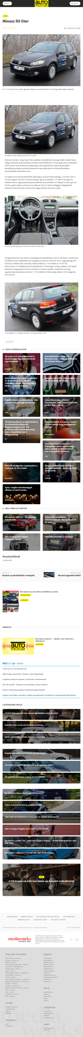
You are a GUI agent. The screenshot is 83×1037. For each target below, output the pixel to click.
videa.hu (46, 1015)
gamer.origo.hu (49, 964)
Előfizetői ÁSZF (40, 920)
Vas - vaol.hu (9, 992)
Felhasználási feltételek (48, 917)
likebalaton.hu (48, 966)
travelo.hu (47, 973)
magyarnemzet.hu (11, 1007)
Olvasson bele (25, 595)
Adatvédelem (68, 917)
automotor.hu (48, 960)
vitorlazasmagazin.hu (51, 977)
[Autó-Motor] (41, 3)
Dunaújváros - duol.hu (13, 969)
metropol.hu (48, 996)
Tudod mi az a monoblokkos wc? (15, 669)
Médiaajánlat (27, 917)
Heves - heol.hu (10, 977)
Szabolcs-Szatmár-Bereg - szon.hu (17, 988)
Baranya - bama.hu (12, 960)
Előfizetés (24, 600)
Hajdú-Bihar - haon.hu (13, 975)
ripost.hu (47, 994)
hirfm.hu (46, 1030)
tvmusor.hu (47, 981)
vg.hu (7, 1024)
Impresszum (12, 917)
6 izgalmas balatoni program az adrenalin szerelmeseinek (24, 679)
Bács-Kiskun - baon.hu (13, 958)
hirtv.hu (7, 1011)
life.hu (46, 998)
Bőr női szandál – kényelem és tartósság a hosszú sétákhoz (25, 685)
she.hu (46, 1000)
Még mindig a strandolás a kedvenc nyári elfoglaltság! (23, 674)
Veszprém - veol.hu (12, 994)
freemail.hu (47, 1011)
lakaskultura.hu (49, 962)
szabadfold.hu (10, 1009)
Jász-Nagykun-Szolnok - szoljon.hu (17, 979)
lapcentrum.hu (48, 1017)
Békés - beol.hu (10, 962)
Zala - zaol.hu (10, 996)
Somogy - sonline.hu (12, 986)
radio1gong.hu (49, 1028)
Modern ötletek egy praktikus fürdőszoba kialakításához (24, 690)
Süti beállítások (58, 920)
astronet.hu (47, 958)
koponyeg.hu (48, 1013)
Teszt (5, 16)
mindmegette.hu (49, 971)
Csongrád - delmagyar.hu (14, 966)
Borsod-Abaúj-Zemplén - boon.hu (16, 964)
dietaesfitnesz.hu (49, 975)
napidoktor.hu (48, 969)
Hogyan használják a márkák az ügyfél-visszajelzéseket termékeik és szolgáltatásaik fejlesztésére (39, 695)
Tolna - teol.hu (10, 990)
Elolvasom (39, 644)
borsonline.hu (48, 992)
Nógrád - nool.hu (11, 983)
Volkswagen (9, 341)
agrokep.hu (9, 1026)
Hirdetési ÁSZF (23, 920)
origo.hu (8, 1013)
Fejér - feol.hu (10, 971)
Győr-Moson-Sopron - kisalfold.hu (17, 973)
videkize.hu (47, 979)
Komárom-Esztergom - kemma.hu (17, 981)
